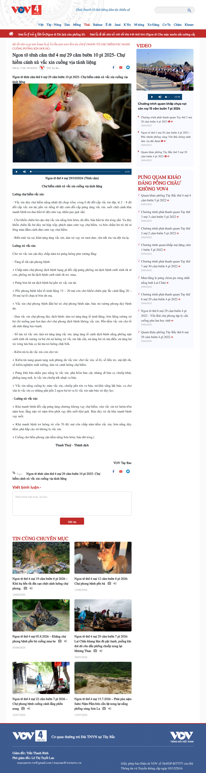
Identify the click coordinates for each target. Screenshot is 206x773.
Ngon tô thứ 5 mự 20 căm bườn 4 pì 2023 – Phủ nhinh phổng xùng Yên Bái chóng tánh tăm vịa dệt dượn (166, 136)
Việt (40, 23)
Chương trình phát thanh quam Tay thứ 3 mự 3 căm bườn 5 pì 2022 (165, 213)
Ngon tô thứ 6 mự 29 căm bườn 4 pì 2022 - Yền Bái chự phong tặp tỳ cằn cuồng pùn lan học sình (164, 314)
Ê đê (108, 23)
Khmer (189, 23)
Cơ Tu (167, 23)
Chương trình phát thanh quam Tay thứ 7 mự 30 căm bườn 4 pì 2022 (165, 263)
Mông (77, 23)
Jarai (118, 23)
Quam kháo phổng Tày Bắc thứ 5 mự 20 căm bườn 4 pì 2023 (164, 153)
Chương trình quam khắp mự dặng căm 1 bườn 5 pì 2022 (166, 246)
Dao (67, 23)
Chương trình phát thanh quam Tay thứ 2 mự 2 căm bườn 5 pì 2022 (165, 230)
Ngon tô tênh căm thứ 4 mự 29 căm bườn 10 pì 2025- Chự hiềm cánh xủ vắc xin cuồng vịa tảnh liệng (56, 475)
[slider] (76, 171)
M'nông (139, 23)
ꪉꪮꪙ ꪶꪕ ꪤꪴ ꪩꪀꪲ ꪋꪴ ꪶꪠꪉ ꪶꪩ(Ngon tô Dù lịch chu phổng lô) (51, 33)
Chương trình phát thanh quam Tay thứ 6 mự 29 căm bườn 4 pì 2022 (165, 296)
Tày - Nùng (54, 23)
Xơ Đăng (153, 23)
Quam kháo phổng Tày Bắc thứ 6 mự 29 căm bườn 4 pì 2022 (164, 334)
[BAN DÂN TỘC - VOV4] (26, 8)
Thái (87, 23)
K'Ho (127, 23)
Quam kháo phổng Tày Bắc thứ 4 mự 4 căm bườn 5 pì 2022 (166, 197)
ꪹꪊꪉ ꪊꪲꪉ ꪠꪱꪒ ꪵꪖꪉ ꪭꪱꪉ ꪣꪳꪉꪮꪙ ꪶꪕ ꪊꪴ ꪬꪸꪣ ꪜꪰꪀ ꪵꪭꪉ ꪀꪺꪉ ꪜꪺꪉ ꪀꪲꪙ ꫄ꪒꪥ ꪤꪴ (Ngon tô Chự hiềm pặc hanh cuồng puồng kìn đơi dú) (71, 45)
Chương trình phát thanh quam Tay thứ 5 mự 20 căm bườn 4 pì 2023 (166, 118)
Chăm (177, 23)
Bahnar (97, 23)
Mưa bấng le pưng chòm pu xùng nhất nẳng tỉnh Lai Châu (165, 279)
